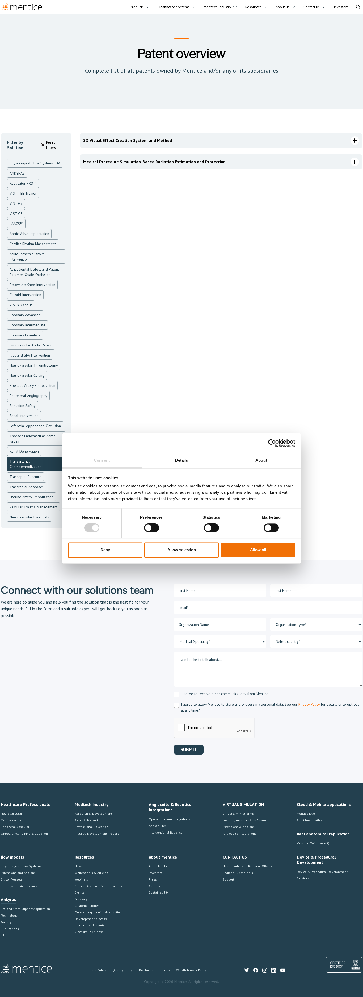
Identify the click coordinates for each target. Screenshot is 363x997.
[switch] (151, 528)
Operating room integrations (169, 819)
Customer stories (87, 906)
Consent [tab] (102, 460)
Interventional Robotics (165, 832)
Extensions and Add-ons (18, 873)
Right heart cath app (311, 820)
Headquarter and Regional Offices (247, 866)
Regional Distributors (238, 873)
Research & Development (93, 814)
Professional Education (91, 827)
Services (303, 878)
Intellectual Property (90, 925)
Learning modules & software (244, 820)
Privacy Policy (309, 704)
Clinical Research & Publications (98, 886)
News (79, 866)
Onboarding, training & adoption (24, 833)
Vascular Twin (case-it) (313, 843)
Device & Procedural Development (322, 872)
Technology (9, 915)
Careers (154, 886)
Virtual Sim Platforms (238, 814)
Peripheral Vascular (15, 827)
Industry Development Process (97, 833)
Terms (165, 970)
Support (228, 879)
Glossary (81, 899)
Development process (91, 919)
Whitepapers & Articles (91, 873)
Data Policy (98, 970)
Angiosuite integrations (239, 833)
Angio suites (158, 826)
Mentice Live (306, 814)
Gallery (6, 922)
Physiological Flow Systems (21, 866)
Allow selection (181, 550)
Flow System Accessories (19, 886)
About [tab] (261, 460)
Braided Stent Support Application (25, 909)
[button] (140, 7)
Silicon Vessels (12, 879)
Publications (10, 929)
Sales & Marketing (88, 820)
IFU (3, 935)
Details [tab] (181, 460)
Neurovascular (11, 814)
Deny (105, 550)
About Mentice (159, 866)
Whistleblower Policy (191, 970)
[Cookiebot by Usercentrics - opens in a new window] (272, 443)
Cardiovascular (12, 820)
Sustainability (159, 892)
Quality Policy (122, 970)
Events (79, 892)
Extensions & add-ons (239, 827)
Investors (155, 873)
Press (153, 879)
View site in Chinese (89, 932)
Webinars (81, 879)
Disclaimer (147, 970)
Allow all (258, 550)
